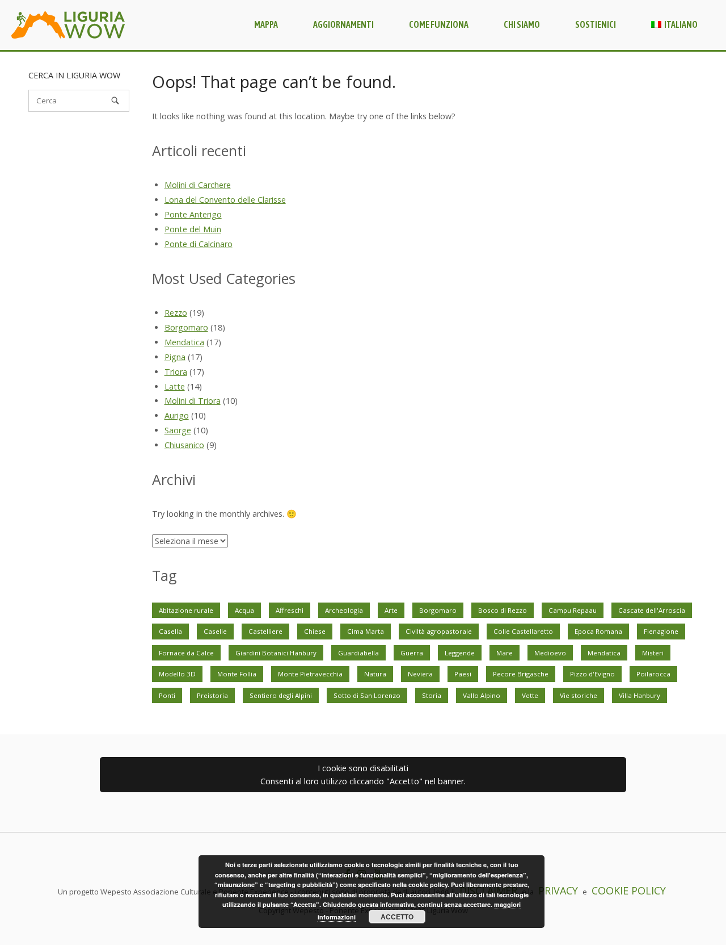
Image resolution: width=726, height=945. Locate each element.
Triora (175, 371)
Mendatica (184, 342)
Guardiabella (358, 653)
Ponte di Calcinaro (198, 244)
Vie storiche (578, 695)
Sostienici (595, 24)
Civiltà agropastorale (439, 631)
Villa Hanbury (639, 695)
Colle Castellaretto (523, 631)
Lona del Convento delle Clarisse (225, 199)
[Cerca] (115, 100)
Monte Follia (236, 674)
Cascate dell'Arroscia (651, 610)
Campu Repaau (572, 610)
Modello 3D (177, 674)
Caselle (215, 631)
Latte (174, 386)
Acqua (244, 610)
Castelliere (265, 631)
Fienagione (661, 631)
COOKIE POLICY (629, 890)
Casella (170, 631)
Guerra (411, 653)
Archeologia (344, 610)
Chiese (315, 631)
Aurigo (176, 415)
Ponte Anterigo (193, 214)
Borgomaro (186, 327)
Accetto (397, 916)
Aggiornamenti (343, 24)
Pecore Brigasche (520, 674)
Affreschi (289, 610)
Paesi (462, 674)
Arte (391, 610)
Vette (530, 695)
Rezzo (175, 312)
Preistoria (212, 695)
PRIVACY (558, 890)
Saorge (177, 430)
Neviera (420, 674)
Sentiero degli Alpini (281, 695)
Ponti (167, 695)
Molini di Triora (192, 400)
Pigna (174, 357)
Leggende (460, 653)
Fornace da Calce (186, 653)
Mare (504, 653)
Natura (375, 674)
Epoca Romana (598, 631)
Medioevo (550, 653)
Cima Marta (365, 631)
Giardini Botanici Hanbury (275, 653)
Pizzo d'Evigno (592, 674)
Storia (431, 695)
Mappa (266, 24)
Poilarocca (653, 674)
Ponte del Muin (192, 229)
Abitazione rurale (186, 610)
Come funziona (438, 24)
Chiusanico (184, 445)
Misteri (653, 653)
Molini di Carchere (197, 184)
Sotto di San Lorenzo (367, 695)
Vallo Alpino (481, 695)
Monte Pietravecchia (310, 674)
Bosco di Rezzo (502, 610)
